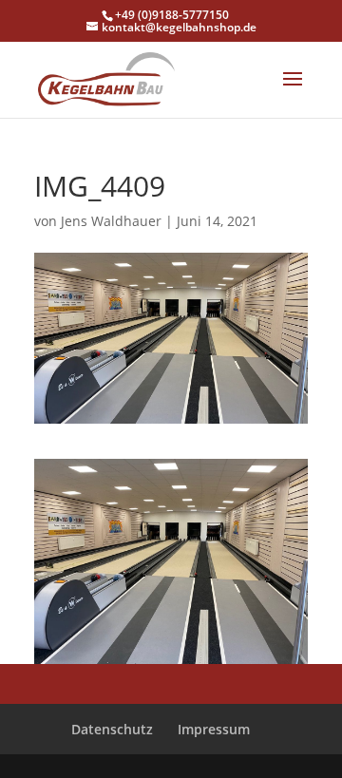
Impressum (214, 729)
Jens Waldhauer (111, 221)
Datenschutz (112, 729)
